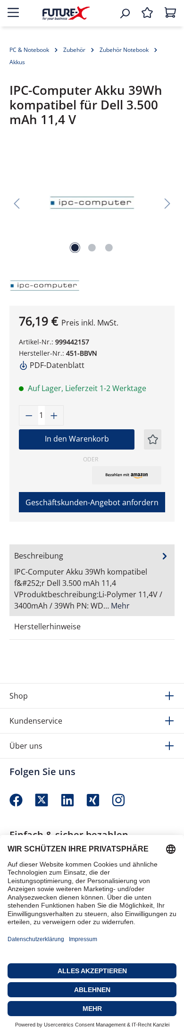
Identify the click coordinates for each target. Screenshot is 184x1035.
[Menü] (13, 13)
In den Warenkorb (77, 439)
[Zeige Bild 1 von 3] (75, 247)
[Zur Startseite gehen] (66, 13)
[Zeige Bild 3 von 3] (109, 247)
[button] (126, 475)
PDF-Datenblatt (56, 365)
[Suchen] (124, 13)
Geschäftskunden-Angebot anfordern (92, 502)
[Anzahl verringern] (29, 415)
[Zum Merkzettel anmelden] (153, 439)
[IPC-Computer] (30, 285)
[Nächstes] (167, 203)
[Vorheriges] (16, 203)
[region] (92, 203)
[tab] (92, 580)
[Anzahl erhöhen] (54, 415)
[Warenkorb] (170, 13)
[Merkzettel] (147, 13)
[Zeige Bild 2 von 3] (92, 247)
